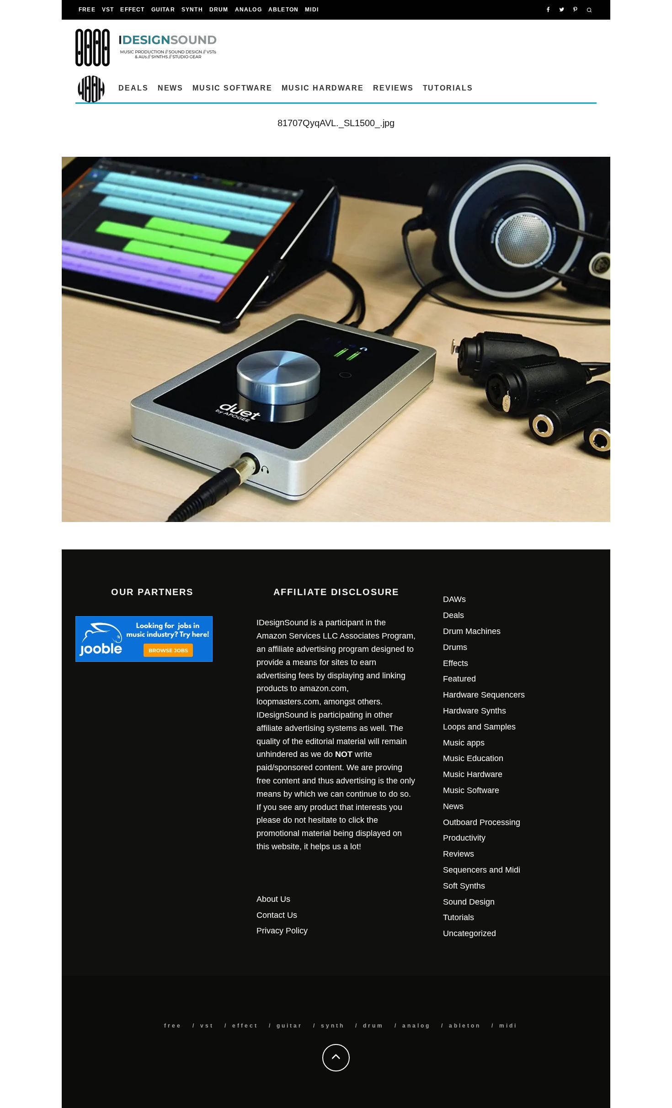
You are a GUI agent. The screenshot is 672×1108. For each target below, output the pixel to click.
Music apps (464, 742)
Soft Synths (464, 885)
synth (192, 9)
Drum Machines (472, 631)
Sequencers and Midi (481, 869)
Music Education (473, 758)
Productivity (464, 837)
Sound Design (469, 901)
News (171, 88)
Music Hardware (323, 88)
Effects (455, 663)
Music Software (232, 88)
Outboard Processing (481, 822)
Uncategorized (469, 933)
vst (108, 9)
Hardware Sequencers (484, 694)
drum (219, 9)
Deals (133, 88)
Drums (455, 647)
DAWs (454, 599)
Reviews (393, 88)
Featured (459, 678)
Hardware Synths (474, 710)
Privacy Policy (282, 930)
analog (248, 9)
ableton (283, 9)
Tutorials (448, 88)
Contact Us (276, 915)
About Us (273, 899)
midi (312, 9)
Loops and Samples (479, 726)
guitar (163, 9)
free (87, 9)
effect (132, 9)
